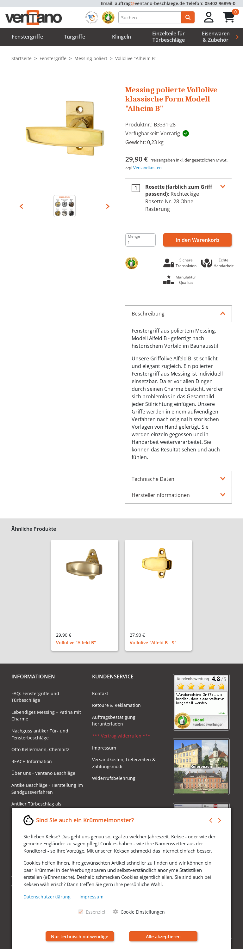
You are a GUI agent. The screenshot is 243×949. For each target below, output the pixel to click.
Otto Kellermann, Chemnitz (40, 749)
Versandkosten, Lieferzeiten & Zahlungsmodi (123, 762)
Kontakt (100, 693)
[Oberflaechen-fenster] (64, 206)
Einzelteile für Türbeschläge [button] (168, 36)
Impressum (104, 748)
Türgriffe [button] (74, 36)
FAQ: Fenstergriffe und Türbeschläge (35, 696)
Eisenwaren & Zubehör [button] (216, 36)
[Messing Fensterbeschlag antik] (64, 131)
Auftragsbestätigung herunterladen (113, 720)
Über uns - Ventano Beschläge (43, 773)
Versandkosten (147, 167)
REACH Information (31, 761)
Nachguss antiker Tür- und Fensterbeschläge (39, 734)
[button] (209, 17)
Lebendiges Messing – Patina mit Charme (46, 715)
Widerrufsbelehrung (113, 778)
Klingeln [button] (121, 36)
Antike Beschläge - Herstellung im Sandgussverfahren (47, 788)
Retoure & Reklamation (116, 705)
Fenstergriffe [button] (27, 36)
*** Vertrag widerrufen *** (121, 736)
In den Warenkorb (197, 239)
